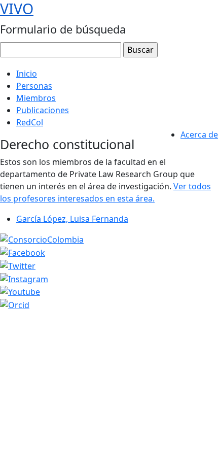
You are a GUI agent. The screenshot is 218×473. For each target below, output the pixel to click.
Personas (34, 85)
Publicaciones (42, 110)
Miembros (36, 98)
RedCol (29, 122)
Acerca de (199, 134)
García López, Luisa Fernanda (72, 218)
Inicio (26, 73)
